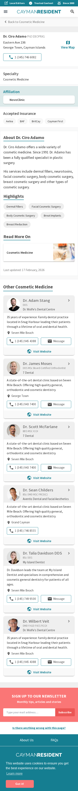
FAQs (54, 740)
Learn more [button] (14, 773)
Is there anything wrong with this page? (39, 728)
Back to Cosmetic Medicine (26, 22)
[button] (5, 11)
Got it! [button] (19, 783)
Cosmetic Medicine (16, 79)
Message (59, 341)
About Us (27, 740)
